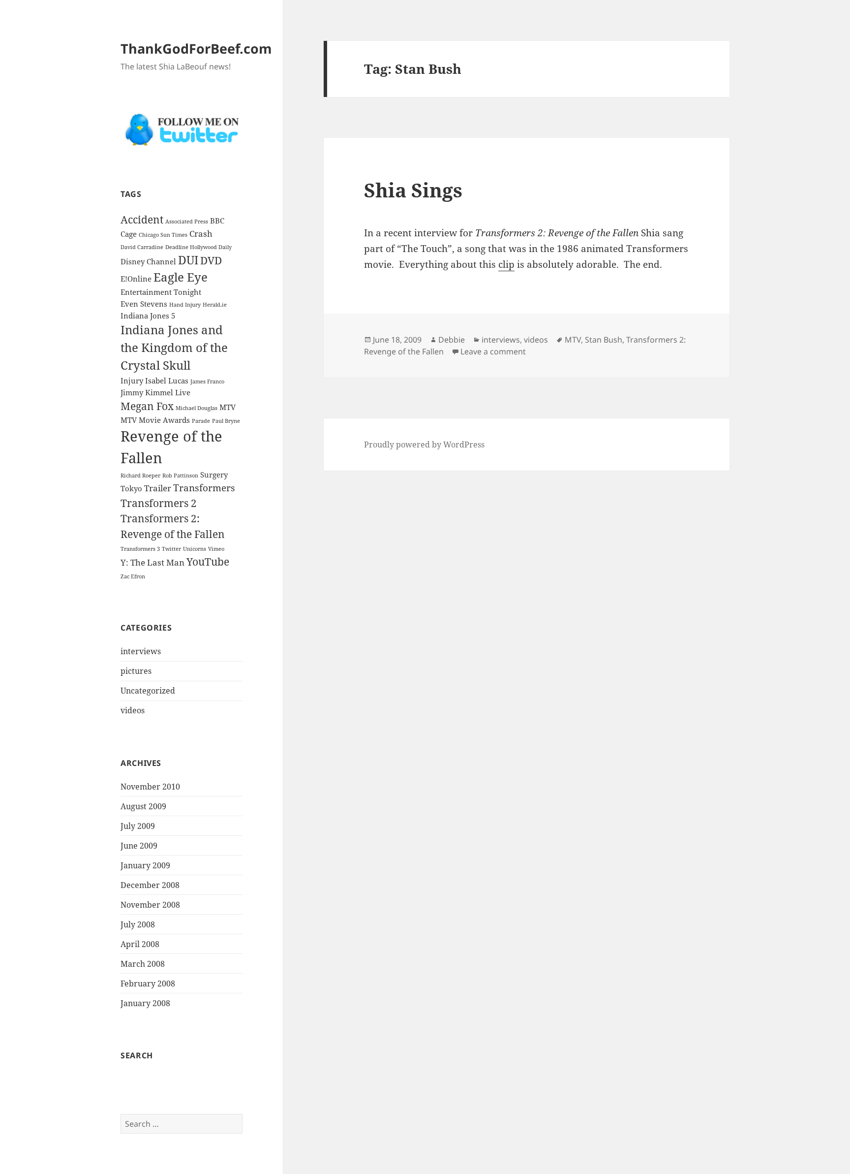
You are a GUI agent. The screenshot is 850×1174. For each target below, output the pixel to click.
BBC (217, 220)
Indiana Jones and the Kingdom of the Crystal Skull (174, 347)
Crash (200, 233)
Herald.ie (215, 304)
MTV (227, 407)
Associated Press (186, 221)
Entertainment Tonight (161, 292)
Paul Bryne (226, 420)
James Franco (207, 381)
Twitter (171, 548)
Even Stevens (144, 304)
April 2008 (140, 944)
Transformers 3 (140, 548)
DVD (211, 260)
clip (506, 264)
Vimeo (216, 548)
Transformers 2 (159, 503)
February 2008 (148, 983)
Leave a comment (493, 351)
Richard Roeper (140, 475)
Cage (129, 234)
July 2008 (138, 924)
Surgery (214, 474)
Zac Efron (133, 576)
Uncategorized (148, 690)
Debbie (451, 339)
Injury (132, 380)
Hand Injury (185, 304)
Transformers (204, 487)
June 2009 (139, 845)
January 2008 (145, 1003)
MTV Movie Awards (155, 420)
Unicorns (194, 548)
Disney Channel (148, 261)
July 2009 (138, 826)
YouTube (207, 561)
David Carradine (142, 247)
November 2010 (150, 786)
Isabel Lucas (166, 380)
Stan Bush (603, 339)
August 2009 (143, 806)
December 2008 (150, 885)
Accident (142, 219)
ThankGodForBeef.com (196, 48)
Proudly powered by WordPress (424, 444)
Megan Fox (147, 406)
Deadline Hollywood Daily (198, 247)
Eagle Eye (180, 277)
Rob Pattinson (180, 475)
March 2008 (143, 963)
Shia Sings (413, 190)
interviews (141, 651)
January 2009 (145, 865)
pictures (136, 671)
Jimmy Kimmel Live (155, 392)
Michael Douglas (196, 408)
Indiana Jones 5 (148, 315)
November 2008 (150, 904)
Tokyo (131, 488)
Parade (201, 420)
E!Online (136, 279)
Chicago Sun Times (163, 234)
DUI (188, 260)
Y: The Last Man (152, 562)
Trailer (157, 488)
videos (133, 710)
